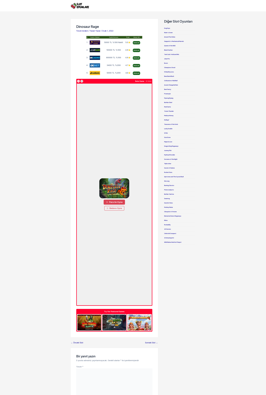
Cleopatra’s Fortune (170, 211)
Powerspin (167, 94)
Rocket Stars (168, 172)
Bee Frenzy (167, 89)
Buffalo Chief (168, 102)
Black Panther (168, 50)
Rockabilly (167, 225)
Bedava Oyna (116, 208)
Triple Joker (167, 163)
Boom (166, 63)
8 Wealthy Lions (169, 72)
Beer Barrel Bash (169, 76)
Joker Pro (167, 59)
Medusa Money (168, 115)
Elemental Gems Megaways (172, 216)
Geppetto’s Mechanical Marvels (174, 41)
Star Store (167, 137)
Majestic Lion (168, 142)
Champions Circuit (169, 67)
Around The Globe (169, 37)
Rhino (166, 220)
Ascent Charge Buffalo (171, 85)
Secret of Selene (169, 168)
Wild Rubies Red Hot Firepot (172, 242)
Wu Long (166, 181)
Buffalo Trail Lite (169, 194)
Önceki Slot (77, 343)
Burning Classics (169, 185)
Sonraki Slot (151, 343)
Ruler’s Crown (168, 32)
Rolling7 (166, 120)
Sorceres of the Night (170, 159)
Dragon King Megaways (171, 146)
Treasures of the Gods (171, 124)
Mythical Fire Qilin (169, 155)
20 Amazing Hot (169, 238)
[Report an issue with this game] (78, 81)
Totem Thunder (169, 111)
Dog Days (167, 28)
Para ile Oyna (115, 202)
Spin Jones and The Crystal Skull (174, 176)
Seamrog (167, 198)
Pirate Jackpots (169, 190)
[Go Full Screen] (81, 81)
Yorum (79, 367)
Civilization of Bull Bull (170, 80)
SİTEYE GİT (136, 42)
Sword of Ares (168, 203)
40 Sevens (167, 229)
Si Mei (166, 133)
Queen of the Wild (169, 45)
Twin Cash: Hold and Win (171, 54)
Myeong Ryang (168, 98)
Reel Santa (167, 107)
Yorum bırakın (82, 31)
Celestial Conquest (170, 233)
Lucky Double (168, 128)
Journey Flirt (168, 150)
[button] (114, 188)
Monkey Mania (168, 207)
